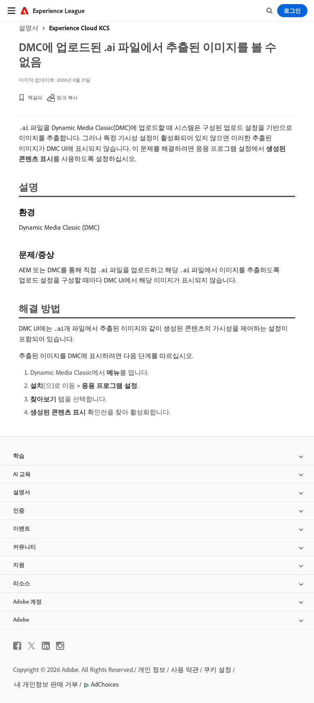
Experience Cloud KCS (79, 28)
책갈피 (35, 97)
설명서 (28, 28)
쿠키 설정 (217, 669)
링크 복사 (67, 97)
